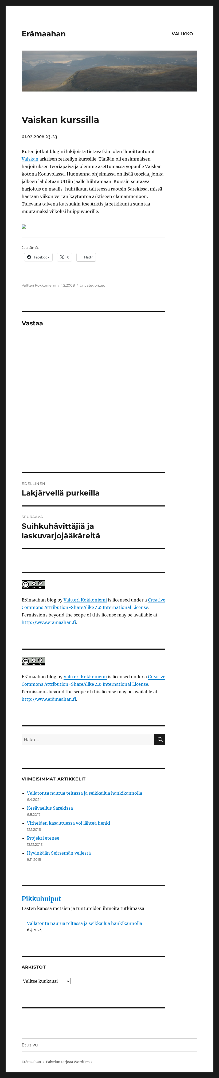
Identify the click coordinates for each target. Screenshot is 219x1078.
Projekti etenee (43, 838)
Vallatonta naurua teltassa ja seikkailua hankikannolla (84, 793)
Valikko (182, 33)
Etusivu (30, 1044)
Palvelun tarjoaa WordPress (69, 1062)
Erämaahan (44, 33)
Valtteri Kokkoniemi (39, 285)
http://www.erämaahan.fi (49, 622)
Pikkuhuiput (41, 899)
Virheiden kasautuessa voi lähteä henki (68, 823)
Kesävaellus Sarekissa (50, 808)
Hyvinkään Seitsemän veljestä (59, 853)
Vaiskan (30, 159)
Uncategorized (92, 285)
